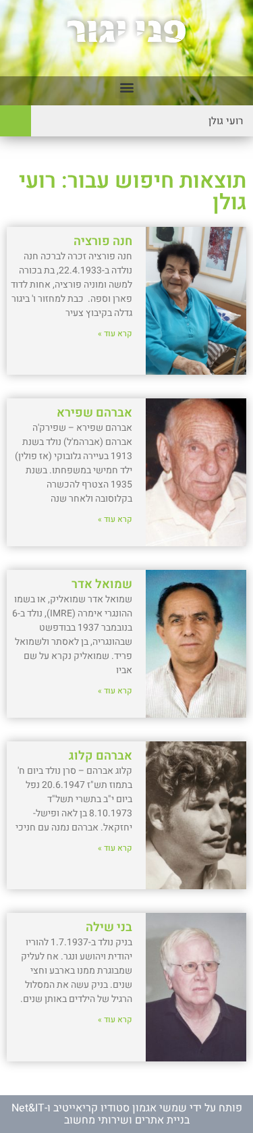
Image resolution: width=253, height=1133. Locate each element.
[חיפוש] (15, 120)
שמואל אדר (102, 584)
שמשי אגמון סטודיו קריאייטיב (120, 1108)
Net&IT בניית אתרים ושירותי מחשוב (100, 1114)
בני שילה (109, 927)
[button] (126, 87)
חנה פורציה (103, 241)
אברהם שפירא (94, 413)
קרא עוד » (115, 333)
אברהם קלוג (100, 756)
